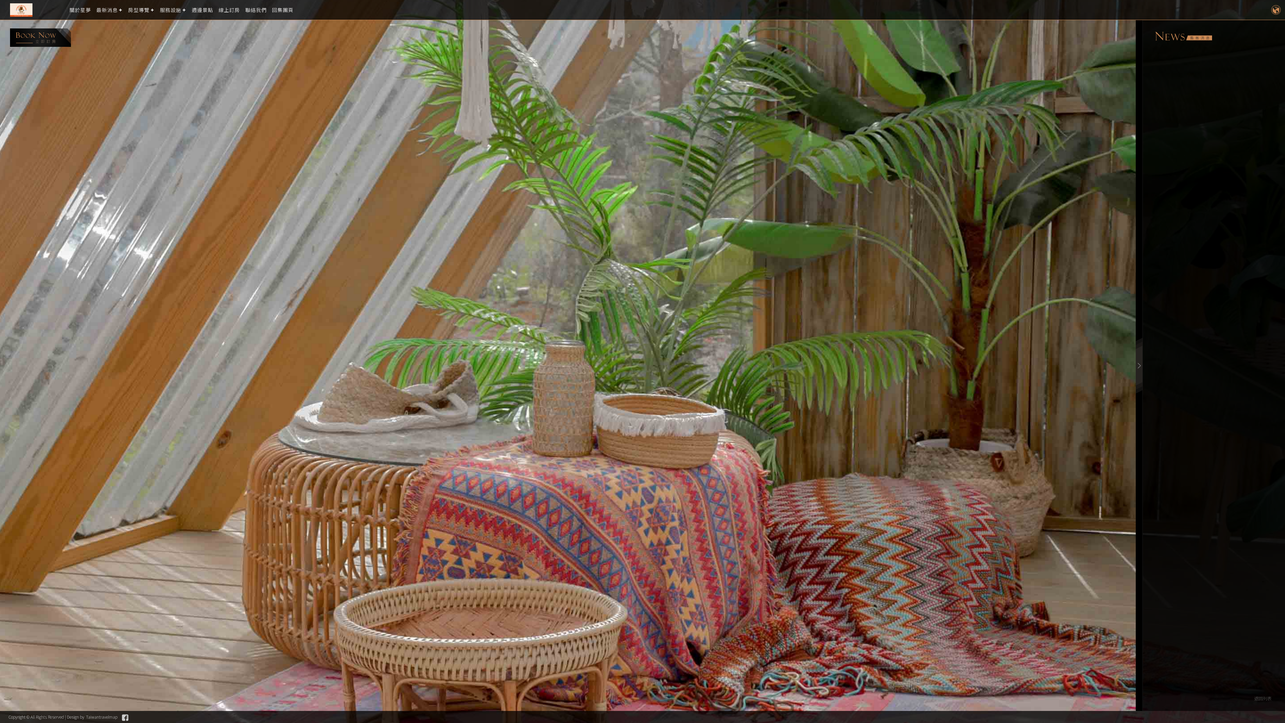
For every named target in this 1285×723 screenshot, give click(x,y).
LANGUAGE (1276, 10)
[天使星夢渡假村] (35, 10)
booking (40, 37)
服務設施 (170, 9)
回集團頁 (282, 9)
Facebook (125, 717)
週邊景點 (202, 9)
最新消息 (107, 9)
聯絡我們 (256, 9)
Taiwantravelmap (101, 717)
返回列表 (1263, 698)
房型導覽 (139, 9)
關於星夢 (80, 9)
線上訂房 (229, 9)
